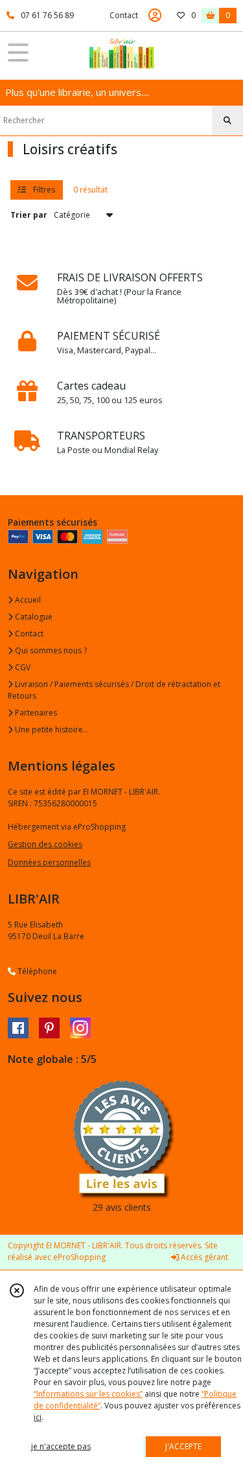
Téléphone (36, 971)
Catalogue (32, 616)
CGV (21, 667)
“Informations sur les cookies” (88, 1393)
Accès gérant (203, 1257)
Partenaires (35, 712)
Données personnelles (49, 862)
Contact (124, 15)
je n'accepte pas (61, 1446)
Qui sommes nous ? (50, 650)
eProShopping (79, 1257)
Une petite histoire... (51, 729)
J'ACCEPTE (183, 1446)
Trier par (28, 214)
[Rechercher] (227, 120)
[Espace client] (154, 15)
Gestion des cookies (45, 844)
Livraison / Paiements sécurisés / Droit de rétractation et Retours (114, 690)
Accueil (27, 599)
